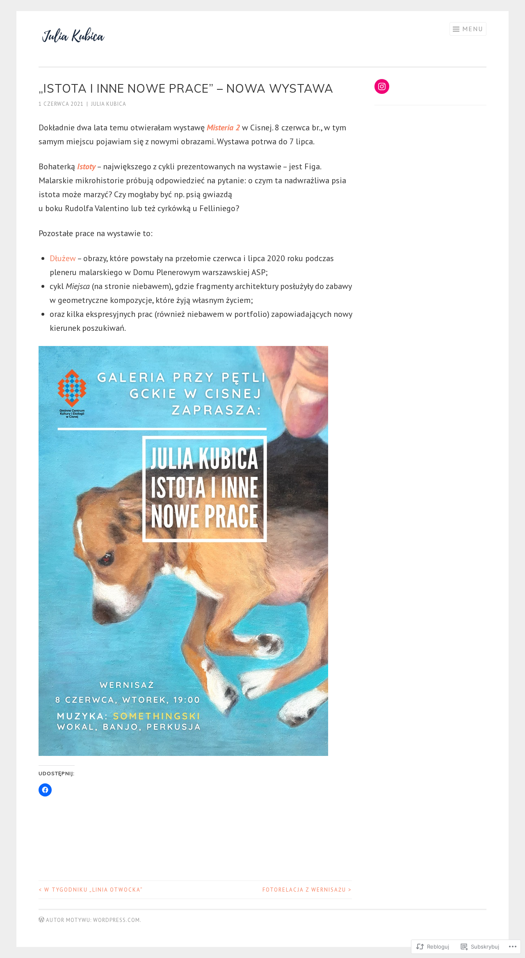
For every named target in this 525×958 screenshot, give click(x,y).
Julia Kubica (108, 103)
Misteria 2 (223, 127)
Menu (472, 29)
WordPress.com (116, 920)
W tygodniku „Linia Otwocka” (91, 889)
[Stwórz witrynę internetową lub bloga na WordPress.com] (41, 920)
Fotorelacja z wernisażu (307, 889)
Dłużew (63, 258)
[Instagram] (381, 86)
